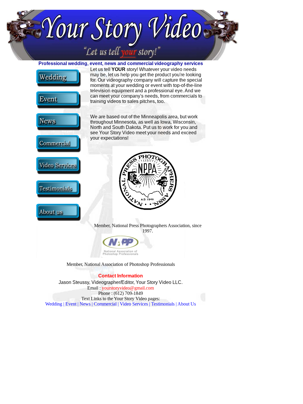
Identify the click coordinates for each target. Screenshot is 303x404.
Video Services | (135, 303)
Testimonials (163, 303)
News (85, 303)
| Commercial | (105, 303)
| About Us (186, 303)
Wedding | (54, 303)
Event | (71, 303)
